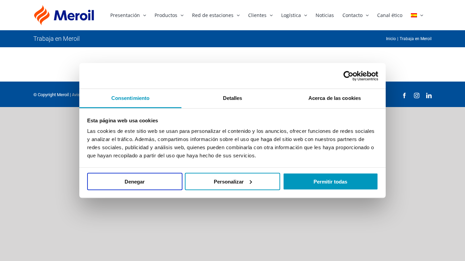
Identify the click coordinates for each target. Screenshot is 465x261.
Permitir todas (330, 181)
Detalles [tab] (232, 98)
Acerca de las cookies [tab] (334, 98)
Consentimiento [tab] (130, 98)
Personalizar (229, 181)
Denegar (135, 181)
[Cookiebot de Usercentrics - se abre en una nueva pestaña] (348, 76)
